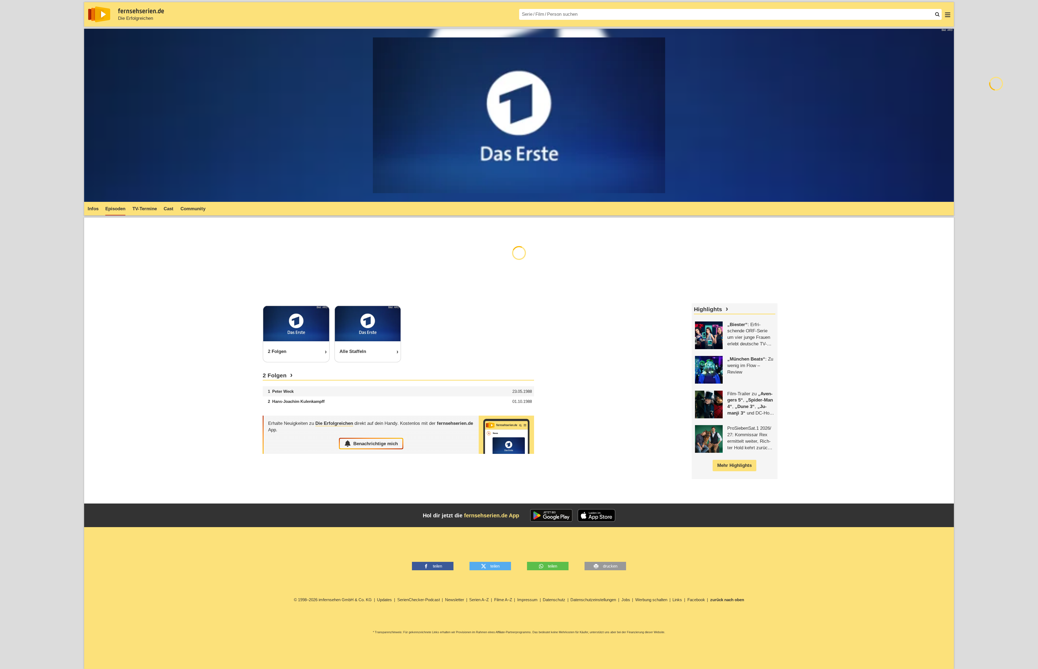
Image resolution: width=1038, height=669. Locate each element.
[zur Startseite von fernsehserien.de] (99, 14)
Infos (93, 208)
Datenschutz (554, 599)
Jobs (625, 599)
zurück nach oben (727, 599)
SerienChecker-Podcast (418, 599)
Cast (168, 208)
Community (192, 208)
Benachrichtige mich (375, 443)
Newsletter (454, 599)
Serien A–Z (479, 599)
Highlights (708, 309)
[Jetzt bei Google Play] (551, 515)
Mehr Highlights (734, 465)
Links (677, 599)
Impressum (527, 599)
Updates (384, 599)
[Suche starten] (937, 14)
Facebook (696, 599)
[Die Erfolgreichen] (506, 435)
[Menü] (947, 14)
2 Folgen (275, 375)
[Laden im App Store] (596, 515)
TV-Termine (144, 208)
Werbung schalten (651, 599)
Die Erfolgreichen (135, 18)
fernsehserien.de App (491, 515)
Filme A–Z (503, 599)
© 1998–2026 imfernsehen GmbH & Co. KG (333, 599)
